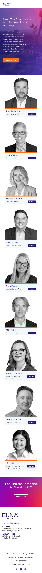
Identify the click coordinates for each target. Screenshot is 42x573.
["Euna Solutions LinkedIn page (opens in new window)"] (17, 569)
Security (20, 557)
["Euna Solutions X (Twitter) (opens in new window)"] (25, 569)
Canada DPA (12, 557)
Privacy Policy (22, 554)
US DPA (31, 554)
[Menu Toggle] (37, 4)
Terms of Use (11, 554)
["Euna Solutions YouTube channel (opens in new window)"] (21, 569)
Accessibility (29, 557)
